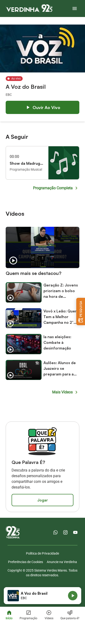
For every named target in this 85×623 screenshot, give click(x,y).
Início (9, 618)
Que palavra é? (69, 618)
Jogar (42, 500)
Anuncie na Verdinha (62, 562)
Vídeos (49, 618)
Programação (28, 618)
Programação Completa (53, 188)
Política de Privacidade (42, 553)
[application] (42, 595)
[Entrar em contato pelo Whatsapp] (55, 532)
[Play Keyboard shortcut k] (72, 595)
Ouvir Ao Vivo (46, 107)
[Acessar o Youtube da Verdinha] (75, 532)
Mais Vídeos (62, 392)
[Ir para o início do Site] (29, 8)
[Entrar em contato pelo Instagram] (65, 532)
